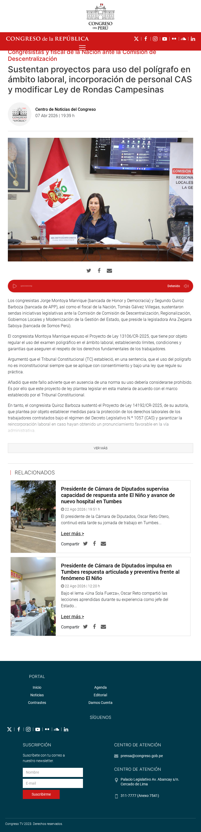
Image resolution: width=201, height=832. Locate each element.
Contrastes (37, 702)
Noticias (37, 695)
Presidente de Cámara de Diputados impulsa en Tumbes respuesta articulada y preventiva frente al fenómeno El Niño (120, 571)
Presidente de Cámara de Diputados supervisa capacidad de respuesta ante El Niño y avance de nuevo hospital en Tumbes (118, 495)
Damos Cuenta (100, 702)
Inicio (37, 687)
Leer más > (72, 533)
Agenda (100, 687)
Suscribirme (41, 794)
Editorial (100, 695)
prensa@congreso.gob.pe (142, 756)
